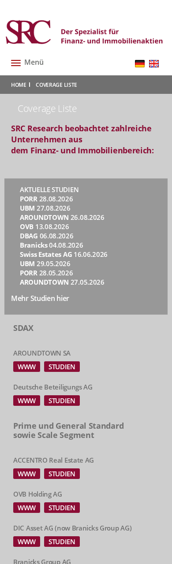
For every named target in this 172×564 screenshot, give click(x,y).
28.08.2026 (46, 198)
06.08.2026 (47, 235)
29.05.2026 (45, 263)
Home (18, 85)
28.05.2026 (46, 272)
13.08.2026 (44, 226)
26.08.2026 (62, 217)
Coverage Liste (56, 85)
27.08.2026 (45, 208)
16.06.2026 (64, 254)
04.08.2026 (51, 245)
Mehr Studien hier (40, 298)
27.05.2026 (62, 282)
